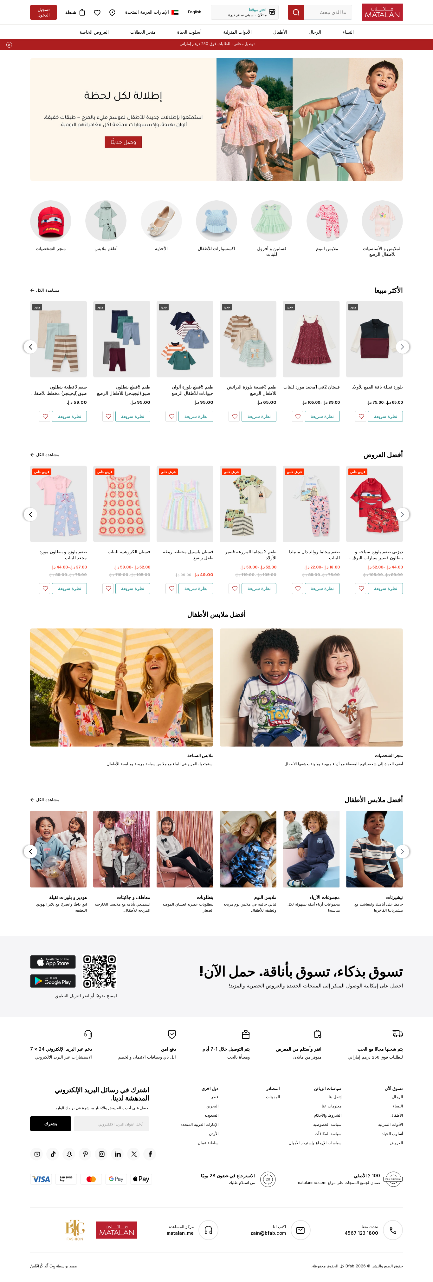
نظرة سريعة (385, 416)
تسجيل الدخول (43, 12)
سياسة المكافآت (328, 1133)
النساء (348, 32)
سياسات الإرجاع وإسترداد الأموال (315, 1142)
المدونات (273, 1096)
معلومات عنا (331, 1106)
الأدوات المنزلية (237, 32)
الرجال (315, 32)
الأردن (213, 1133)
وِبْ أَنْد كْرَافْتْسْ (42, 1266)
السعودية (211, 1115)
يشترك (50, 1123)
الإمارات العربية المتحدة (199, 1124)
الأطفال (280, 32)
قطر (214, 1096)
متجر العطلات (143, 32)
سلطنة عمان (208, 1142)
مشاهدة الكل (47, 290)
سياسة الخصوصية (327, 1124)
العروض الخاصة (94, 32)
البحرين (212, 1106)
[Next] (30, 347)
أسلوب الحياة (189, 32)
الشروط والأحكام (327, 1115)
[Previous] (402, 347)
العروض (396, 1142)
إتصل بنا (335, 1096)
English (194, 12)
